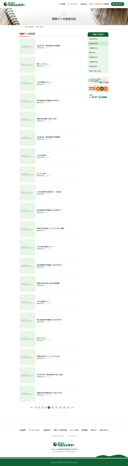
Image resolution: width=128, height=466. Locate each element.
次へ (72, 407)
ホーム (21, 27)
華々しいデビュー (43, 64)
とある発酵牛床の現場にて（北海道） (49, 192)
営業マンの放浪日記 (95, 4)
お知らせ (94, 430)
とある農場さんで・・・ (45, 302)
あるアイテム (41, 338)
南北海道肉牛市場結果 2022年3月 (48, 101)
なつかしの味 (41, 174)
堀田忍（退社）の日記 (95, 71)
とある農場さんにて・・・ (46, 82)
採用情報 (106, 4)
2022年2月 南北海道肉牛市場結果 (48, 137)
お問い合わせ (119, 4)
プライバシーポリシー (58, 436)
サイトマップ (72, 436)
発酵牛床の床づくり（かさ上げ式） (49, 356)
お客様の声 (83, 4)
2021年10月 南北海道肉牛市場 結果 (50, 375)
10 (52, 407)
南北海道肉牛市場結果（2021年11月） (50, 320)
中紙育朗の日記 (93, 48)
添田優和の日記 (93, 62)
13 (64, 407)
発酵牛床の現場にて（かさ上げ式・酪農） (51, 228)
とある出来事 (41, 155)
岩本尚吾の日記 (93, 39)
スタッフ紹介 (74, 430)
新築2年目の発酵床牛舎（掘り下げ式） (50, 393)
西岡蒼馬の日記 (93, 57)
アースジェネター (73, 4)
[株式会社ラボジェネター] (15, 4)
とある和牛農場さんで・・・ (46, 247)
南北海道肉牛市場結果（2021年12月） (50, 265)
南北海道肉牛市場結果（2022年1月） (49, 210)
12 (60, 407)
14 (68, 407)
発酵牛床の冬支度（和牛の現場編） (49, 283)
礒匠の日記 (92, 52)
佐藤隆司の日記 (93, 66)
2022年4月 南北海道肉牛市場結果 (48, 46)
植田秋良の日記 (93, 43)
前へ (32, 407)
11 (56, 407)
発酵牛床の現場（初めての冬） (47, 119)
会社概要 (62, 4)
